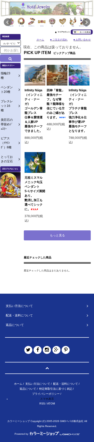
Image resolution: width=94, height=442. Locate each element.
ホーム (18, 383)
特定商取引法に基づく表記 (55, 388)
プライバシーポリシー (46, 393)
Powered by (21, 433)
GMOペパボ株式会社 (71, 421)
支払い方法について (37, 383)
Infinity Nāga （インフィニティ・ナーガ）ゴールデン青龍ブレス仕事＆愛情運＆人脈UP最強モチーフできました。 (34, 111)
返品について (28, 388)
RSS (42, 403)
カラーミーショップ (18, 421)
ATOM (51, 403)
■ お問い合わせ (82, 39)
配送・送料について (65, 383)
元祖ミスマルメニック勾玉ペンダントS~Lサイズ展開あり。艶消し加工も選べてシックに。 (35, 193)
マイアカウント (64, 32)
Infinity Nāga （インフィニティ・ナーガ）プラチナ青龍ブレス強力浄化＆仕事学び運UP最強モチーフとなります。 (78, 111)
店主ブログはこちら (10, 169)
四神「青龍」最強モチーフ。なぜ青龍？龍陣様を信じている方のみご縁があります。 (56, 104)
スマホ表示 (47, 398)
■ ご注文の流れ (58, 39)
